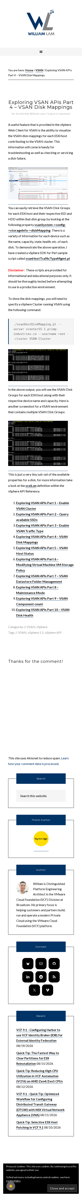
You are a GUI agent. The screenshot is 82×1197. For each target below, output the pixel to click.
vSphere (41, 627)
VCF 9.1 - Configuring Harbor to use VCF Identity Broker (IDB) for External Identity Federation (39, 1035)
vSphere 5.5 (36, 632)
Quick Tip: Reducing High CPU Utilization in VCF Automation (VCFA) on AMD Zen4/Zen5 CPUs (39, 1076)
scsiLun (30, 485)
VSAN (31, 627)
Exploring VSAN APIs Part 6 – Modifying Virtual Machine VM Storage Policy (45, 564)
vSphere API (53, 632)
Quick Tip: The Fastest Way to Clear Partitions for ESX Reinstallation (37, 1058)
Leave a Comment (59, 113)
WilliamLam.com (41, 23)
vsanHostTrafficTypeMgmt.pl (47, 258)
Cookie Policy (13, 1180)
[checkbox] (10, 1186)
